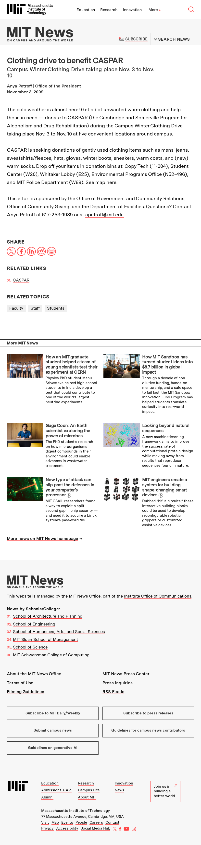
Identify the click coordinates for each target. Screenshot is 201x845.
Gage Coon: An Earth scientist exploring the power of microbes (68, 430)
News (119, 790)
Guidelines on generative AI (52, 748)
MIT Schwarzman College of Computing (51, 654)
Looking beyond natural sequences (165, 428)
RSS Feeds (113, 691)
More (155, 9)
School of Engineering (34, 624)
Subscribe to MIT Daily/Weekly (52, 713)
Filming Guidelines (25, 691)
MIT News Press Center (126, 673)
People (81, 822)
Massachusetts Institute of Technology (75, 810)
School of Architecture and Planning (47, 616)
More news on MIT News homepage (42, 538)
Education (85, 9)
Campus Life (89, 790)
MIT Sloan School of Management (45, 639)
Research (108, 9)
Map (55, 822)
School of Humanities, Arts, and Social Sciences (59, 631)
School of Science (30, 647)
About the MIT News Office (34, 673)
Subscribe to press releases (148, 713)
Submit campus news (53, 730)
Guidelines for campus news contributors (148, 730)
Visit (45, 822)
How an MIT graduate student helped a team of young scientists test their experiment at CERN (71, 364)
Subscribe (136, 39)
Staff (35, 308)
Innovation (132, 9)
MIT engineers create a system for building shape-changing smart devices (164, 487)
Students (55, 308)
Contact (112, 822)
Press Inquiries (117, 682)
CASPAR (21, 280)
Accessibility (67, 828)
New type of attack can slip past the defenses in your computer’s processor (70, 487)
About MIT (87, 797)
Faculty (16, 308)
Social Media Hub (95, 828)
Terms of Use (20, 682)
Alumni (47, 797)
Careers (96, 822)
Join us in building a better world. (165, 791)
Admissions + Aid (56, 790)
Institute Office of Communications (157, 596)
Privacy (47, 828)
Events (67, 822)
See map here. (101, 182)
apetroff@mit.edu (104, 215)
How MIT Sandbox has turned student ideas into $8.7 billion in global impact (167, 364)
